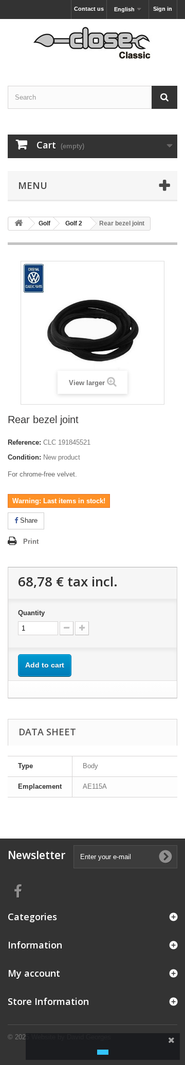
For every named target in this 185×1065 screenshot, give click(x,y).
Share (28, 520)
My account (34, 973)
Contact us (89, 9)
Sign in (162, 9)
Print (31, 541)
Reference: (24, 442)
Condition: (24, 457)
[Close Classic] (92, 43)
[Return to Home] (18, 223)
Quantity (31, 613)
